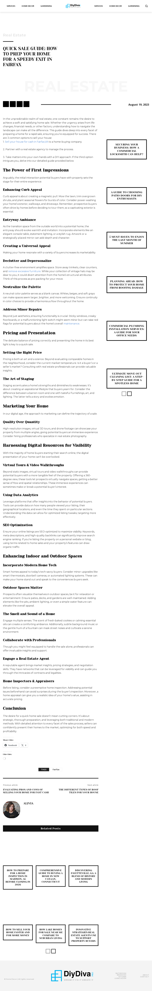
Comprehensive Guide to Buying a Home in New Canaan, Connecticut (51, 876)
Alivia (28, 803)
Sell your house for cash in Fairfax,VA (26, 141)
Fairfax (56, 769)
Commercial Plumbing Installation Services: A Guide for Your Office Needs (126, 330)
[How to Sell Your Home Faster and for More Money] (18, 910)
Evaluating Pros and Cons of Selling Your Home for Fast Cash (26, 791)
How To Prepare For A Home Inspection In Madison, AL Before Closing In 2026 (17, 877)
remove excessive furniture (24, 271)
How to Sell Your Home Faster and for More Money (18, 932)
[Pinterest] (20, 104)
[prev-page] (48, 951)
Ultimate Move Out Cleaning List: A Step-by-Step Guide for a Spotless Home (127, 378)
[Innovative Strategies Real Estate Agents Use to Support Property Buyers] (83, 910)
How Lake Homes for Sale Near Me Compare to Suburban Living (51, 934)
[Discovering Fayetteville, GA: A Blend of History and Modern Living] (83, 850)
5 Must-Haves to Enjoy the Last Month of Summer (126, 240)
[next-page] (53, 951)
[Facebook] (6, 104)
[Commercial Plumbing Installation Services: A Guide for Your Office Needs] (126, 311)
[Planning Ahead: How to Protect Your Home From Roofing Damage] (126, 267)
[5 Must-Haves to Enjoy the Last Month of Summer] (126, 222)
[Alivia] (11, 809)
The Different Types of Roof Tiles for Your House (78, 791)
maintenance (71, 323)
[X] (13, 104)
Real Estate (14, 35)
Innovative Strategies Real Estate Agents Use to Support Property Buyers (83, 935)
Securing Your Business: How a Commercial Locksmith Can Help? (126, 149)
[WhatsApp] (26, 104)
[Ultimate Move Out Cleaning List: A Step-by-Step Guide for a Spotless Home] (126, 359)
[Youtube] (24, 972)
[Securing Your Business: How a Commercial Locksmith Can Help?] (126, 130)
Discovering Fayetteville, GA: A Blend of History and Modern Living (83, 876)
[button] (146, 6)
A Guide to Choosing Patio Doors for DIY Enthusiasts (126, 195)
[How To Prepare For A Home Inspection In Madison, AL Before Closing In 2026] (18, 850)
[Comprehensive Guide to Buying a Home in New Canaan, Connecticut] (51, 850)
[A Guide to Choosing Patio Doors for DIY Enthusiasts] (126, 178)
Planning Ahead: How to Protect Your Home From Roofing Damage (126, 284)
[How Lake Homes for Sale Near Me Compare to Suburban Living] (51, 910)
